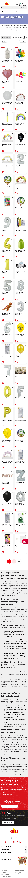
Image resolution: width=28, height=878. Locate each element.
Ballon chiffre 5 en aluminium (6, 293)
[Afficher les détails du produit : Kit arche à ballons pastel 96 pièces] (21, 95)
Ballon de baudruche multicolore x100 (19, 61)
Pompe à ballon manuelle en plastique (7, 124)
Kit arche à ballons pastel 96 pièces (19, 103)
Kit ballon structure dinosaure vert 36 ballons (6, 314)
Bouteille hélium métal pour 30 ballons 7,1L (20, 251)
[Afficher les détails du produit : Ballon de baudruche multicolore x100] (21, 53)
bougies (13, 684)
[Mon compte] (22, 4)
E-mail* (3, 792)
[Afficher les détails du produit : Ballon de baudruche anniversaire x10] (21, 328)
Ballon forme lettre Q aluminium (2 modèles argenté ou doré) (20, 504)
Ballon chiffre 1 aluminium (5, 272)
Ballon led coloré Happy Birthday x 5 (7, 546)
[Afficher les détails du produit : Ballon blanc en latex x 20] (21, 370)
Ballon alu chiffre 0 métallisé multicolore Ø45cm (20, 208)
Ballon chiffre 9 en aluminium (6, 230)
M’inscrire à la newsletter (9, 806)
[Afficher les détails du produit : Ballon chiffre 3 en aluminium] (21, 306)
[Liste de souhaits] (12, 49)
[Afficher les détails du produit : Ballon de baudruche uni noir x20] (7, 496)
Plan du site (4, 870)
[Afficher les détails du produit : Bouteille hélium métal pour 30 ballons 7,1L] (21, 243)
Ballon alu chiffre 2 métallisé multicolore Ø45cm (6, 187)
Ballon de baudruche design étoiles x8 (6, 441)
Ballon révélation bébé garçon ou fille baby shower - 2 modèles (20, 145)
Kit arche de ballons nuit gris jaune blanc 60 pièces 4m (7, 166)
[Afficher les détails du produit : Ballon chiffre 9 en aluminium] (7, 222)
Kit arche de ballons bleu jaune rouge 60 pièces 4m (6, 145)
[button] (19, 4)
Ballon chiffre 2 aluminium (18, 166)
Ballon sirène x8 (18, 81)
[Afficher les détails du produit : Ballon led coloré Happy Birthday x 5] (7, 539)
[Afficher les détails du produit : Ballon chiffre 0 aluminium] (7, 391)
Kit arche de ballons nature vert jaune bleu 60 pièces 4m (20, 546)
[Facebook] (5, 842)
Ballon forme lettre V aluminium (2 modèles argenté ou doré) (7, 356)
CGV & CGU (3, 872)
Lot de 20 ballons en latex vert (20, 525)
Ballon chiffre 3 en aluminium (19, 314)
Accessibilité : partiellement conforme (18, 874)
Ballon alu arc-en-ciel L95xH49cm (19, 124)
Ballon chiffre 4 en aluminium (6, 251)
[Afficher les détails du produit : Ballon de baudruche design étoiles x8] (7, 433)
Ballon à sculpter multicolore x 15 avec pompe (20, 230)
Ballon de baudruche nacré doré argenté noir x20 (20, 356)
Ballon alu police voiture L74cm (20, 272)
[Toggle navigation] (2, 4)
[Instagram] (9, 842)
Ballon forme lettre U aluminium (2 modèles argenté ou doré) (20, 420)
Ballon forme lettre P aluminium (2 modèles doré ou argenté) (7, 420)
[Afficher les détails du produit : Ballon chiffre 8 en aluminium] (21, 285)
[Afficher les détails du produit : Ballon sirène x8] (21, 74)
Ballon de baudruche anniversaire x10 (19, 335)
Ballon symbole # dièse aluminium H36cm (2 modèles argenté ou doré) (20, 462)
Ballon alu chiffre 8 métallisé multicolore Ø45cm (20, 441)
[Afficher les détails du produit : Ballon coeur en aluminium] (7, 74)
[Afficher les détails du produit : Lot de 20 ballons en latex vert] (21, 518)
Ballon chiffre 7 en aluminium (6, 377)
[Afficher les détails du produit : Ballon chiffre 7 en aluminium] (7, 370)
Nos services (5, 850)
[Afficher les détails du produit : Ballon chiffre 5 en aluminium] (7, 285)
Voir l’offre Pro (8, 822)
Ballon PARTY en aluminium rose (5, 483)
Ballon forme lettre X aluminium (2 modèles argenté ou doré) (7, 525)
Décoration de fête (17, 37)
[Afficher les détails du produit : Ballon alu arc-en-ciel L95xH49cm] (21, 116)
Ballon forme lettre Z (20, 482)
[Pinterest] (17, 842)
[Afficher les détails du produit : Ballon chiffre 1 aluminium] (7, 264)
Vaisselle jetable (9, 748)
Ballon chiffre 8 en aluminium (19, 293)
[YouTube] (13, 842)
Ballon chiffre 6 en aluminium (6, 335)
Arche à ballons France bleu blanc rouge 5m (7, 103)
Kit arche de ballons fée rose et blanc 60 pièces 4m (7, 462)
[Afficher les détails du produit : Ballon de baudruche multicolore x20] (7, 201)
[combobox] (14, 7)
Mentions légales (5, 874)
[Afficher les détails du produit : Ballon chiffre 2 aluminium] (21, 159)
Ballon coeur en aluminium (5, 82)
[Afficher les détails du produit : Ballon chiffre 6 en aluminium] (7, 328)
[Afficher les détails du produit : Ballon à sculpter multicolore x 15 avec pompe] (21, 222)
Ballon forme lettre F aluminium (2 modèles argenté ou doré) (20, 398)
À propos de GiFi (6, 852)
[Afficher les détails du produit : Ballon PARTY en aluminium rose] (7, 475)
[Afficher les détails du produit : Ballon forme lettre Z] (21, 475)
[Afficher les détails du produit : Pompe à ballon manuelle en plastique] (7, 116)
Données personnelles (6, 876)
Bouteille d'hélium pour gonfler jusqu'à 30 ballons (7, 61)
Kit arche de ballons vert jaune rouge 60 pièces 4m (19, 187)
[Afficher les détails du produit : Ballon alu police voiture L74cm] (21, 264)
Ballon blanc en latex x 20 (20, 377)
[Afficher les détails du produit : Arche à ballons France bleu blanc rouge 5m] (7, 95)
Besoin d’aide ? (6, 847)
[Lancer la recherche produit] (2, 7)
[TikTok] (20, 842)
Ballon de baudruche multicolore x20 (6, 208)
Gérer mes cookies (19, 870)
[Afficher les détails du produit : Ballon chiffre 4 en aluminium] (7, 243)
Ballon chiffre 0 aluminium (5, 398)
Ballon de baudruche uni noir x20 (7, 504)
